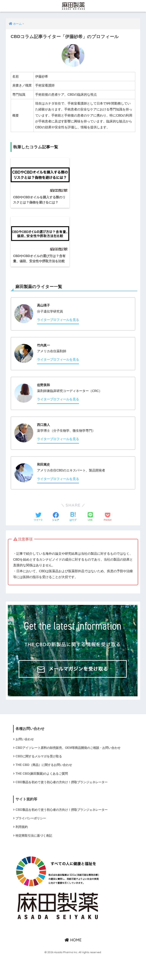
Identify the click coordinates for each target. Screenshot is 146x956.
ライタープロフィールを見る (58, 320)
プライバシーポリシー (31, 818)
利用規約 (22, 826)
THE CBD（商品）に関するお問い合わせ (44, 764)
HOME (75, 940)
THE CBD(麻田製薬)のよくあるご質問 (42, 773)
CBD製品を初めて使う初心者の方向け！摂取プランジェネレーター (62, 782)
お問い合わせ (25, 739)
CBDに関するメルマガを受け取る (39, 756)
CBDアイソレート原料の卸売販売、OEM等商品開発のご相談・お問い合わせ (68, 747)
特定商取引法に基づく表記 (34, 835)
